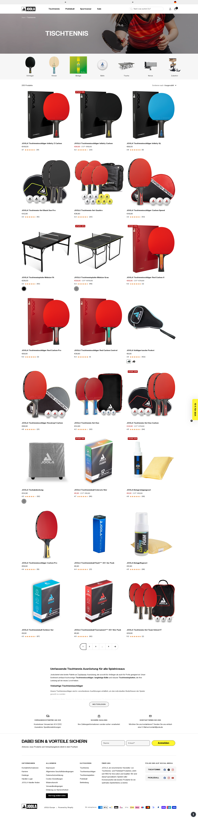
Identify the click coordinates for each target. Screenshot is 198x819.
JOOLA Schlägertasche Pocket (140, 350)
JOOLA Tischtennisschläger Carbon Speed (146, 210)
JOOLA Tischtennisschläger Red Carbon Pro (41, 350)
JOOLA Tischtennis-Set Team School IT (144, 630)
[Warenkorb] (175, 9)
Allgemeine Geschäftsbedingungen (60, 771)
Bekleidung (84, 783)
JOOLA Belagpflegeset (137, 563)
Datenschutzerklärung (54, 775)
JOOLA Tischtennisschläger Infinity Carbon (93, 143)
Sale (99, 9)
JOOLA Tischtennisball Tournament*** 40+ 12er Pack (97, 630)
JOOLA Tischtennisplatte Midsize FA (38, 277)
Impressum (50, 768)
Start (23, 17)
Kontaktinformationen (30, 768)
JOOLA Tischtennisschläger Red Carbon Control (95, 350)
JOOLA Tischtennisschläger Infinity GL (144, 143)
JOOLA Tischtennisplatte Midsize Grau (91, 277)
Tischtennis (54, 9)
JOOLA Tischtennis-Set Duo (86, 423)
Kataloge (25, 775)
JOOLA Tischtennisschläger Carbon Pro (39, 563)
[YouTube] (173, 778)
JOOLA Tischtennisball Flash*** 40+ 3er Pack (94, 563)
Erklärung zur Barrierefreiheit (57, 790)
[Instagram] (173, 770)
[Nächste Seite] (115, 646)
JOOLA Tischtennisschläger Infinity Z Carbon (42, 143)
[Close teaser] (191, 421)
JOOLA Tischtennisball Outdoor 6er (38, 630)
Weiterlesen (99, 704)
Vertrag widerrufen (57, 796)
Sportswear (85, 9)
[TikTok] (169, 770)
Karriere (25, 771)
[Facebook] (165, 770)
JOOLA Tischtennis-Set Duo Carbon (143, 423)
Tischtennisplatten (87, 775)
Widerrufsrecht (52, 783)
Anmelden (163, 743)
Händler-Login (27, 779)
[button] (195, 409)
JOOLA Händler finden (31, 783)
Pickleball (69, 9)
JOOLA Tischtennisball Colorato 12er (90, 490)
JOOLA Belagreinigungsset (139, 490)
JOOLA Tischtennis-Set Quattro (88, 210)
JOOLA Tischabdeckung (32, 490)
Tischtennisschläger (88, 771)
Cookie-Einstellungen (54, 779)
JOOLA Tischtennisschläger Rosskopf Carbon (42, 423)
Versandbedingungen (54, 786)
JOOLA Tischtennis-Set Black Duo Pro (39, 210)
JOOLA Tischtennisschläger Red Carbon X (145, 277)
